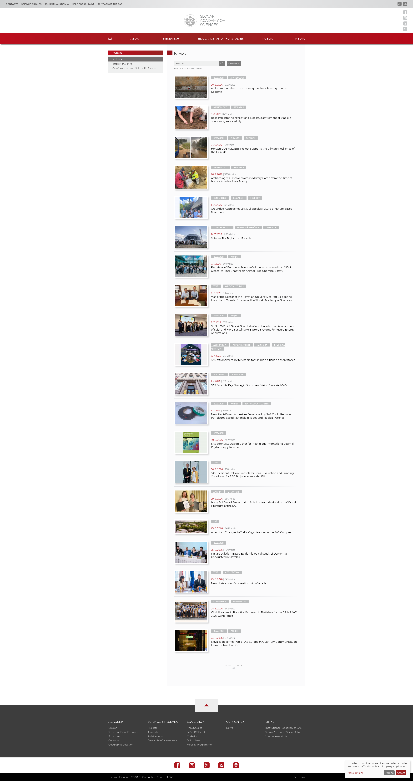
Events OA (271, 227)
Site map (299, 777)
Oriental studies (234, 286)
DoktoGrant (194, 740)
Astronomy (219, 345)
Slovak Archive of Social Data (282, 732)
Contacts (12, 4)
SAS (215, 521)
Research (171, 38)
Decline (389, 772)
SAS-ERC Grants (196, 732)
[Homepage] (190, 20)
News (118, 59)
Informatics (240, 601)
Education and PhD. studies (221, 38)
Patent (234, 403)
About (136, 38)
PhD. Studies (194, 727)
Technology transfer (257, 403)
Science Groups (31, 4)
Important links (122, 63)
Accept (401, 772)
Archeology (237, 78)
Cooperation (232, 572)
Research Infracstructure (162, 740)
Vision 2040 (237, 374)
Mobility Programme (199, 744)
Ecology (250, 138)
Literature (234, 491)
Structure (114, 736)
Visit (215, 286)
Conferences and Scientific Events (134, 68)
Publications (155, 736)
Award (217, 491)
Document (219, 374)
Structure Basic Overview (123, 732)
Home (114, 38)
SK (405, 4)
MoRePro (192, 736)
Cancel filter (233, 63)
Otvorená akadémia (248, 227)
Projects (152, 727)
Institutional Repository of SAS (283, 727)
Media (300, 38)
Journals (153, 732)
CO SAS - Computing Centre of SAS (152, 777)
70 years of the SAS (110, 4)
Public (267, 38)
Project (235, 256)
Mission (112, 727)
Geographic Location (120, 744)
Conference (219, 198)
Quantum (218, 631)
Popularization (222, 227)
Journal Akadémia (57, 4)
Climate (235, 138)
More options (355, 772)
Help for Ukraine (83, 4)
